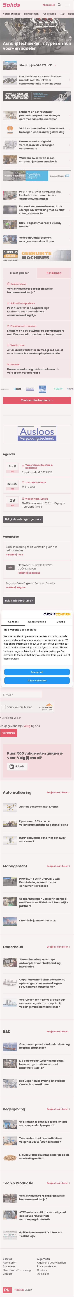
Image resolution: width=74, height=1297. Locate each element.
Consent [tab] (13, 621)
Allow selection (37, 680)
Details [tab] (61, 621)
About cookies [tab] (37, 621)
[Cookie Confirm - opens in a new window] (56, 614)
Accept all (37, 672)
